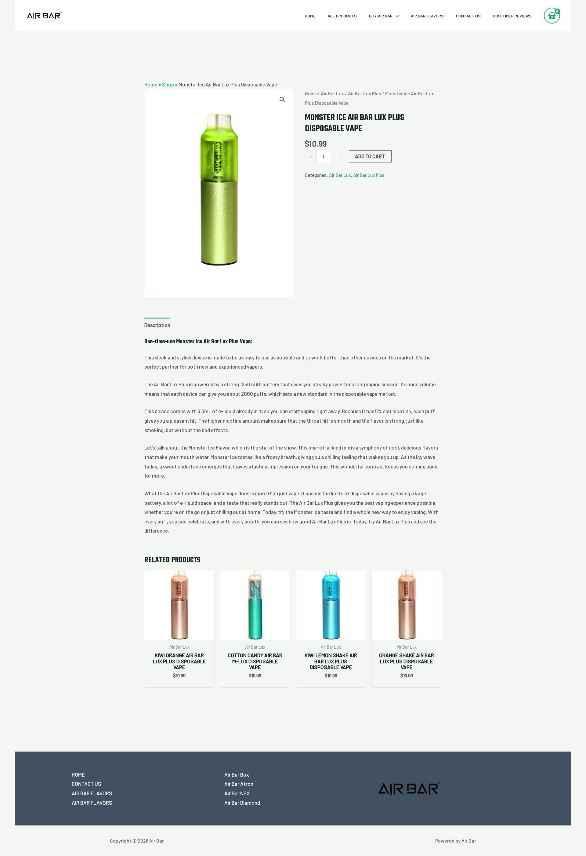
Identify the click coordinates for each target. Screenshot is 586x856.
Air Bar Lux (332, 93)
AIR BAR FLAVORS (427, 15)
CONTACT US (86, 784)
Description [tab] (157, 325)
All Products (342, 15)
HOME (78, 774)
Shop (168, 84)
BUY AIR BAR (380, 15)
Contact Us (468, 15)
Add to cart (370, 156)
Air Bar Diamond (242, 803)
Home (310, 15)
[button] (282, 99)
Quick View (179, 634)
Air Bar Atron (238, 784)
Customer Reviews (512, 15)
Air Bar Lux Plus (364, 93)
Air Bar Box (236, 774)
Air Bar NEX (237, 793)
